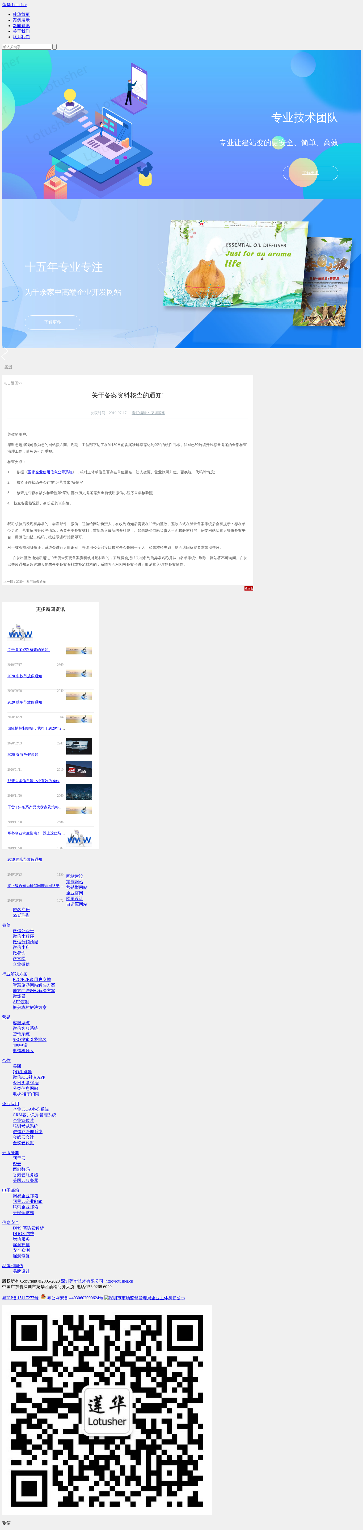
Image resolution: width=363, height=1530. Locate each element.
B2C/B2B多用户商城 (32, 979)
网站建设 (74, 876)
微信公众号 (23, 930)
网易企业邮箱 (25, 1196)
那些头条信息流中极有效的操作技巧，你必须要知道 (50, 781)
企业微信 (21, 964)
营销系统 (21, 1034)
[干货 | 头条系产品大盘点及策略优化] (79, 775)
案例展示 (21, 20)
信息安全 (10, 1222)
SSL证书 (21, 915)
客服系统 (21, 1023)
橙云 (17, 1164)
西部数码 (21, 1169)
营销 (6, 1017)
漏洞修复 (21, 1256)
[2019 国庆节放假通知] (79, 813)
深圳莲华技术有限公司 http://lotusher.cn (97, 1281)
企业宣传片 (23, 1120)
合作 (6, 1060)
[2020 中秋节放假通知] (79, 653)
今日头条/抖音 (26, 1083)
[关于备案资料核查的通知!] (20, 640)
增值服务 (21, 1239)
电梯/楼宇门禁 (26, 1094)
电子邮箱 (10, 1190)
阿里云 (19, 1158)
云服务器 (10, 1152)
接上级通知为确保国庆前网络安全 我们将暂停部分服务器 (54, 886)
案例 (8, 367)
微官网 (19, 958)
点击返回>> (13, 383)
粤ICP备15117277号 (20, 1298)
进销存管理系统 (28, 1131)
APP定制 (21, 1002)
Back (248, 588)
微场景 (19, 996)
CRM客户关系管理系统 (34, 1115)
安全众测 (21, 1250)
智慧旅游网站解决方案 (34, 985)
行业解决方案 (15, 974)
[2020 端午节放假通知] (79, 676)
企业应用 (10, 1104)
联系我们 (21, 37)
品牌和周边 (12, 1265)
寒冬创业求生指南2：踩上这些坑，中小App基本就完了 (52, 833)
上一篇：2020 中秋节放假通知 (24, 582)
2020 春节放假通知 (22, 755)
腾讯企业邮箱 (25, 1207)
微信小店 (21, 947)
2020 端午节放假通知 (24, 702)
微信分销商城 (25, 942)
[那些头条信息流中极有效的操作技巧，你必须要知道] (79, 753)
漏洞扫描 (21, 1244)
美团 (17, 1066)
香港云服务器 (25, 1175)
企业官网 (74, 893)
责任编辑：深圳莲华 (148, 413)
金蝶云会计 (23, 1137)
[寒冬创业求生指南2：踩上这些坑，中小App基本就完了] (79, 798)
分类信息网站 (25, 1088)
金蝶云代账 (23, 1143)
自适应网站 (76, 904)
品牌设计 (21, 1271)
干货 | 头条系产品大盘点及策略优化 (36, 807)
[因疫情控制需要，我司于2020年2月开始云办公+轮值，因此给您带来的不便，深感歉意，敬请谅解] (79, 698)
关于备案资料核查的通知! (28, 650)
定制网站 (74, 882)
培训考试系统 (25, 1126)
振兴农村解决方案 (30, 1007)
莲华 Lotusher (14, 4)
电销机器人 (23, 1050)
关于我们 (21, 31)
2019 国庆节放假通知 (24, 860)
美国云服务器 (25, 1180)
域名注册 (21, 909)
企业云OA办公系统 (31, 1109)
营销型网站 (76, 887)
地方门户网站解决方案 (34, 990)
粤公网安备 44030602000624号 (75, 1298)
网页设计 (74, 898)
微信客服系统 (25, 1028)
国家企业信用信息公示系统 (50, 472)
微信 (6, 925)
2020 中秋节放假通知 (24, 676)
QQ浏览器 (22, 1071)
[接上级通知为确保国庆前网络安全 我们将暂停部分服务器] (79, 846)
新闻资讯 (21, 25)
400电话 (20, 1045)
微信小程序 (23, 936)
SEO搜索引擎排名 (30, 1039)
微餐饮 (19, 953)
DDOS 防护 (23, 1233)
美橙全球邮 (23, 1212)
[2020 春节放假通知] (79, 721)
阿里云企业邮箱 (28, 1201)
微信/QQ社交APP (29, 1077)
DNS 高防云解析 (28, 1228)
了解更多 (310, 172)
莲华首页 (21, 14)
